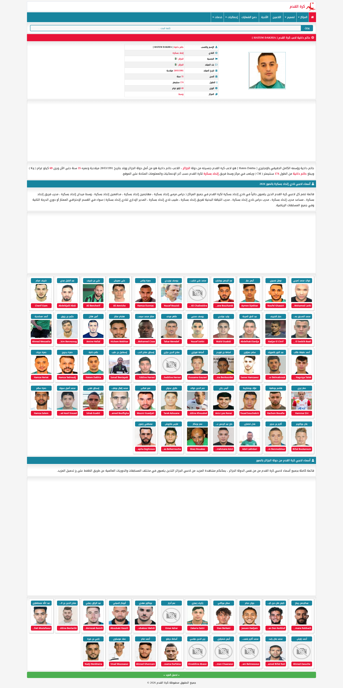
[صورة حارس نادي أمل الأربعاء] (197, 659)
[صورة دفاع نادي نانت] (249, 624)
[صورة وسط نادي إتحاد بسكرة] (275, 301)
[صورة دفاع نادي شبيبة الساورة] (197, 624)
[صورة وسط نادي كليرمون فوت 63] (223, 624)
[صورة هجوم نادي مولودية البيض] (145, 659)
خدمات (218, 17)
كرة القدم (297, 6)
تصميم (290, 17)
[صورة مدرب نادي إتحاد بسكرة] (171, 301)
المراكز (303, 17)
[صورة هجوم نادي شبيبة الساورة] (171, 624)
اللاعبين (277, 17)
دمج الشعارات (249, 17)
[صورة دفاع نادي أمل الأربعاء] (67, 624)
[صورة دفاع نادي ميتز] (275, 624)
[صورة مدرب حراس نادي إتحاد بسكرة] (171, 337)
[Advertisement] (171, 131)
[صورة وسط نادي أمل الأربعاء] (145, 624)
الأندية (264, 17)
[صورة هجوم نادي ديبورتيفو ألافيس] (301, 624)
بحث (307, 28)
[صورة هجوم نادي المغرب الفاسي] (171, 659)
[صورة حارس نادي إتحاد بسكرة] (223, 301)
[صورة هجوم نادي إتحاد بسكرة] (301, 301)
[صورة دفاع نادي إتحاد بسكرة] (67, 301)
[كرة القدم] (312, 17)
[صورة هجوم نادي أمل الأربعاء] (301, 659)
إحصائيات (232, 17)
